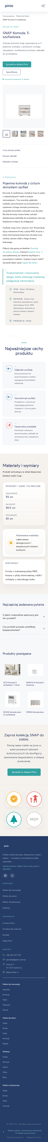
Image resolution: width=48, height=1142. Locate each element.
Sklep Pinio (7, 941)
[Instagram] (12, 875)
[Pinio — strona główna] (6, 846)
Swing (5, 1057)
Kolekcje (6, 908)
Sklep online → (12, 972)
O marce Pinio (9, 923)
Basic (5, 1077)
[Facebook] (5, 875)
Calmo (5, 1067)
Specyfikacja (11, 72)
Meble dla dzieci (10, 896)
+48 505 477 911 (13, 955)
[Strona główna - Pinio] (9, 6)
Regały (5, 1043)
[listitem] (6, 134)
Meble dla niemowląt (12, 890)
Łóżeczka (6, 989)
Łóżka (5, 1023)
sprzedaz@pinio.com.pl (16, 959)
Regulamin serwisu (34, 1137)
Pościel (5, 1010)
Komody (6, 995)
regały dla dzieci (29, 262)
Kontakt (6, 935)
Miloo (5, 1072)
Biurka (5, 1028)
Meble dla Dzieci (22, 16)
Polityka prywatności (15, 1137)
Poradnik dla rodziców (12, 929)
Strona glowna (8, 16)
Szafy (5, 1000)
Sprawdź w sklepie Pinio (17, 64)
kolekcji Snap (34, 252)
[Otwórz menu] (42, 6)
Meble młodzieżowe (11, 902)
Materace (6, 1005)
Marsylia (6, 1062)
